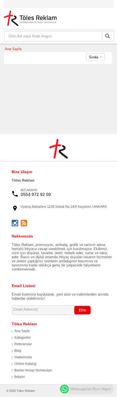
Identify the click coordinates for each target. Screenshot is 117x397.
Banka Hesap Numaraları (33, 370)
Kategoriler (22, 337)
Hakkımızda (23, 357)
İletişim (19, 377)
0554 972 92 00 (36, 194)
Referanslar (23, 344)
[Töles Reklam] (34, 19)
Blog (17, 351)
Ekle (82, 310)
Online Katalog (25, 364)
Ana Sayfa (13, 49)
